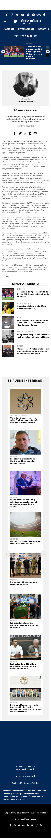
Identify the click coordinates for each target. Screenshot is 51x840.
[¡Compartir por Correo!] (35, 133)
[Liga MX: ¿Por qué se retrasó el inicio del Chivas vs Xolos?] (25, 524)
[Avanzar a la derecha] (49, 29)
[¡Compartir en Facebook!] (15, 133)
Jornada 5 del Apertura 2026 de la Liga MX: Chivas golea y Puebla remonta (34, 53)
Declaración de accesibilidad (25, 783)
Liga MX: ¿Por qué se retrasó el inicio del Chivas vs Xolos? (25, 542)
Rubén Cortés (25, 101)
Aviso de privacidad (25, 776)
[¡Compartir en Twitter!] (20, 133)
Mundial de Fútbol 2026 (14, 800)
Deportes (43, 29)
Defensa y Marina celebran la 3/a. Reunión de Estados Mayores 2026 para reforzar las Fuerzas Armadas (25, 708)
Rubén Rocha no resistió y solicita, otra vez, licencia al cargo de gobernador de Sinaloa (23, 503)
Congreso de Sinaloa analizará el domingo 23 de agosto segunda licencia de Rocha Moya (33, 351)
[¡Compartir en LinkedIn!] (30, 133)
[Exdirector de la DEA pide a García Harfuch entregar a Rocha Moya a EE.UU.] (25, 647)
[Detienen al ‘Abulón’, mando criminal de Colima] (25, 565)
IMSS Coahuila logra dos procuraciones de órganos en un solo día (24, 625)
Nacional (9, 29)
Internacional (26, 29)
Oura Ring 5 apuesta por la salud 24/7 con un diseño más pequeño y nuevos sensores (24, 420)
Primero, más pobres (26, 110)
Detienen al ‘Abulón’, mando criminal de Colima (23, 583)
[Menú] (5, 21)
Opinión (23, 797)
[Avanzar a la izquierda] (3, 51)
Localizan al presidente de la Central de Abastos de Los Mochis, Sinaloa (24, 461)
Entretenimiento (31, 794)
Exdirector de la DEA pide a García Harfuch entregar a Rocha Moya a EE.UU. (23, 666)
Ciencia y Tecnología (18, 416)
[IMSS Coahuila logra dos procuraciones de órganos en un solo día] (25, 606)
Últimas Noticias (36, 797)
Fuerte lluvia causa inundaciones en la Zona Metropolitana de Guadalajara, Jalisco (32, 322)
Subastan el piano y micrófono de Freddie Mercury (31, 307)
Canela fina (25, 99)
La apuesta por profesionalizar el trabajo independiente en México (33, 336)
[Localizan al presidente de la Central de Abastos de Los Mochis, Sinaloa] (25, 442)
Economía (41, 791)
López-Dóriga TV (10, 797)
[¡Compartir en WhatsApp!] (25, 133)
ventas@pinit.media (25, 769)
